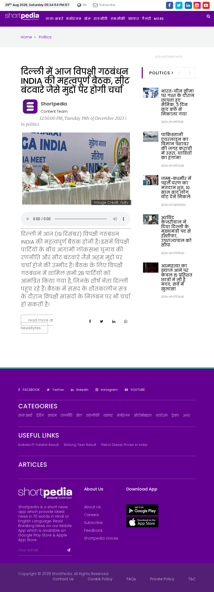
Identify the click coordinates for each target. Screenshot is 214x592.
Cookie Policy (100, 579)
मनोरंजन (123, 415)
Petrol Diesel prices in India (124, 444)
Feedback (93, 530)
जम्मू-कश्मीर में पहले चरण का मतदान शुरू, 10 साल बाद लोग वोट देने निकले (176, 188)
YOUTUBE (137, 389)
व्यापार (108, 415)
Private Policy (162, 579)
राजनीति (66, 415)
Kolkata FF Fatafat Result (38, 444)
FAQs (131, 579)
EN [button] (83, 5)
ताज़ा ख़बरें (25, 415)
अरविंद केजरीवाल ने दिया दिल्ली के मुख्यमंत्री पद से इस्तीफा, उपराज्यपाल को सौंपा (176, 231)
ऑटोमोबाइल (143, 415)
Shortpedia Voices (101, 538)
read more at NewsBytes (37, 324)
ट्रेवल (175, 415)
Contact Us (63, 579)
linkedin (81, 389)
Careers (91, 514)
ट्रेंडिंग (40, 415)
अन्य (186, 415)
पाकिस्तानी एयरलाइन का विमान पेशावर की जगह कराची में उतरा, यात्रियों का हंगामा (176, 146)
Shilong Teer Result (80, 444)
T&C (192, 579)
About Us (92, 507)
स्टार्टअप (162, 415)
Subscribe (93, 522)
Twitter (57, 389)
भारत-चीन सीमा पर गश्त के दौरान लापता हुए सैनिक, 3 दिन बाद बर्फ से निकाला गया (177, 102)
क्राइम (52, 415)
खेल (79, 415)
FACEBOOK (31, 389)
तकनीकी (92, 415)
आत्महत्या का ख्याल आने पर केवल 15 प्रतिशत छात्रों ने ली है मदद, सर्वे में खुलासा (176, 277)
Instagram (109, 389)
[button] (160, 19)
